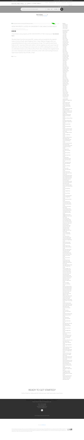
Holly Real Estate (66, 218)
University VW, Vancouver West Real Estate (21, 29)
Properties (51, 2)
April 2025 (65, 50)
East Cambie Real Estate (67, 176)
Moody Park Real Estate (67, 254)
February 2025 (65, 52)
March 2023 (65, 77)
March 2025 (65, 51)
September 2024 (66, 58)
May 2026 (64, 36)
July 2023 (64, 73)
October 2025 (65, 43)
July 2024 (64, 61)
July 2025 (64, 46)
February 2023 (65, 79)
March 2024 (65, 66)
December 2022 (66, 80)
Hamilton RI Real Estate (67, 209)
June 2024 (64, 62)
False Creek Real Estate (67, 184)
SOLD (62, 6)
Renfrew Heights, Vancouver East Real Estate (66, 284)
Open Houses (65, 27)
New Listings (65, 25)
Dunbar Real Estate (66, 171)
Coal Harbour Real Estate (67, 145)
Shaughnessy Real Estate (67, 299)
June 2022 (64, 87)
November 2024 (66, 56)
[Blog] (42, 410)
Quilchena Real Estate (67, 275)
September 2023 (66, 70)
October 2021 (65, 97)
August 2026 (65, 32)
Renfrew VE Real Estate (67, 286)
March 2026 (65, 38)
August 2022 (65, 85)
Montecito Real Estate (67, 252)
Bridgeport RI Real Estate (67, 110)
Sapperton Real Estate (67, 293)
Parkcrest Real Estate (67, 270)
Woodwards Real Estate (67, 375)
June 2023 (64, 74)
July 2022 (64, 86)
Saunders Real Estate (67, 297)
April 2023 (65, 76)
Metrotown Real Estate (67, 249)
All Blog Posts (65, 24)
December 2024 (66, 55)
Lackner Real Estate (66, 232)
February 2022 (65, 92)
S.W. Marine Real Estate (67, 289)
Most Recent (65, 31)
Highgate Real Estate (67, 214)
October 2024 (65, 57)
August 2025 (65, 45)
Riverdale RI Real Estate (67, 287)
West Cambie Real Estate (67, 356)
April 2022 (65, 89)
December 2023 (66, 67)
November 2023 (66, 68)
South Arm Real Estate (67, 303)
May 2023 (64, 75)
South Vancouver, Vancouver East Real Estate (66, 318)
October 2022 (65, 82)
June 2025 (64, 48)
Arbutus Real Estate (66, 102)
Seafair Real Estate (66, 298)
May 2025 (64, 49)
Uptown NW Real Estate (67, 347)
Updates (69, 2)
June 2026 (64, 35)
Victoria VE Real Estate (67, 353)
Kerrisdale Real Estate (67, 220)
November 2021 (66, 95)
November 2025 (66, 42)
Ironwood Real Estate (67, 219)
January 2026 (65, 40)
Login (16, 0)
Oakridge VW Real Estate (67, 264)
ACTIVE (59, 6)
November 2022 (66, 81)
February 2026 (65, 39)
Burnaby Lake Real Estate (67, 128)
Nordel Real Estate (66, 260)
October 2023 (65, 69)
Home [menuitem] (46, 2)
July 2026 (64, 33)
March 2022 (65, 91)
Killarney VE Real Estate (67, 221)
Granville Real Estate (67, 208)
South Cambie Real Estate (67, 304)
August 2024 (65, 60)
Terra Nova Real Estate (67, 335)
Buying (57, 2)
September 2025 (66, 44)
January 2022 (65, 93)
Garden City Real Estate (67, 195)
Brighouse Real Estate (67, 114)
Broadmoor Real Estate (67, 120)
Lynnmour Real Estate (67, 238)
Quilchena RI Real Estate (67, 276)
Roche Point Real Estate (67, 288)
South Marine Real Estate (67, 313)
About (70, 5)
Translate (45, 15)
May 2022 (64, 88)
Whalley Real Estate (66, 367)
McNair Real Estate (66, 245)
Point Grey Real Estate (67, 271)
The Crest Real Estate (67, 336)
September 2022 (66, 83)
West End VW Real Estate (67, 360)
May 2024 (64, 63)
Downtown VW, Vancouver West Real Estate (67, 169)
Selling (63, 2)
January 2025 (65, 54)
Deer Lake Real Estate (67, 162)
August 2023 (65, 71)
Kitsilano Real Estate (66, 225)
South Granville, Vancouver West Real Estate (67, 311)
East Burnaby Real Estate (67, 175)
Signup (13, 0)
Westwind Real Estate (67, 363)
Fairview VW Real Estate (67, 181)
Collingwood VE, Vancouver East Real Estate (66, 150)
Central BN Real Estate (67, 139)
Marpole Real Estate (66, 242)
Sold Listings (65, 28)
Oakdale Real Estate (66, 261)
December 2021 (66, 94)
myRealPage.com (43, 424)
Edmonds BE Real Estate (67, 177)
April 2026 (65, 37)
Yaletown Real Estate (67, 376)
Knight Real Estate (66, 229)
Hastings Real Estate (66, 211)
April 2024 (65, 64)
